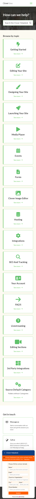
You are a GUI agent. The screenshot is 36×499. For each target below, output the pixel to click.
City (10, 482)
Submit (18, 493)
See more (17, 54)
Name (11, 467)
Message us (14, 422)
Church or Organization (16, 477)
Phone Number (13, 487)
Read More (26, 459)
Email (10, 472)
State (21, 482)
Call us (12, 440)
